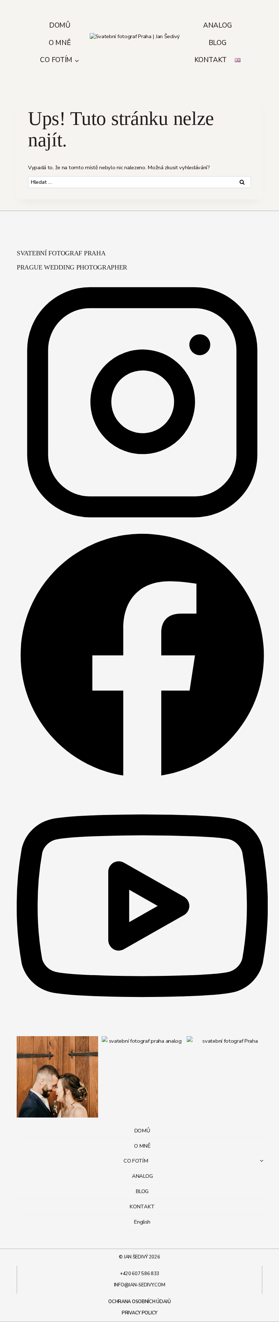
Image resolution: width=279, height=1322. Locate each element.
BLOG (218, 43)
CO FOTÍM (136, 1160)
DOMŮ (59, 25)
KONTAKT (210, 60)
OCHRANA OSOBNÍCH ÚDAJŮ (139, 1301)
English (142, 1221)
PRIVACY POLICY (139, 1313)
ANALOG (217, 25)
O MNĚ (60, 43)
